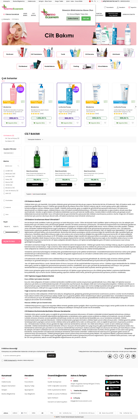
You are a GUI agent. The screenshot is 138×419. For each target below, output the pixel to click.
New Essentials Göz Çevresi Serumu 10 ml (93, 174)
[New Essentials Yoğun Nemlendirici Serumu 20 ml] (66, 157)
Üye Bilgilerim (30, 394)
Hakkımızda (31, 1)
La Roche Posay (65, 107)
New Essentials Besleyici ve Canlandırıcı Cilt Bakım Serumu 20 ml (35, 174)
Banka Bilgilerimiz (19, 1)
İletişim (4, 390)
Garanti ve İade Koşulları (57, 402)
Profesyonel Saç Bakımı (113, 14)
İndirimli (8, 207)
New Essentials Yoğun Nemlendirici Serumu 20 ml (64, 174)
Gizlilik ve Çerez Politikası (57, 394)
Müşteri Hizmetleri (8, 386)
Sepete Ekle (12, 123)
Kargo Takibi (59, 1)
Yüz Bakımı (10, 141)
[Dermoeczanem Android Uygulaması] (115, 382)
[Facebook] (122, 358)
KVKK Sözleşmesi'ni (10, 360)
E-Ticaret (62, 417)
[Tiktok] (127, 358)
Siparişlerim (29, 390)
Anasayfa (6, 1)
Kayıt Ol (51, 355)
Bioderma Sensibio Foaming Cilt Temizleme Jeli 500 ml (13, 111)
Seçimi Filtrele (9, 241)
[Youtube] (110, 358)
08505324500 (76, 393)
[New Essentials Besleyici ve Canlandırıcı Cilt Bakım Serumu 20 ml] (37, 157)
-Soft (56, 417)
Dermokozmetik (129, 14)
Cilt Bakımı (33, 14)
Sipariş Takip (29, 386)
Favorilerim (29, 382)
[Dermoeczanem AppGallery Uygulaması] (115, 394)
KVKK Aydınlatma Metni (57, 390)
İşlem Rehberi (53, 398)
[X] (116, 358)
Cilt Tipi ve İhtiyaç (12, 138)
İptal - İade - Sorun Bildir (74, 1)
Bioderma (7, 107)
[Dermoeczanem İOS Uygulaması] (115, 388)
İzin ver (86, 18)
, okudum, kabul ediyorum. (19, 360)
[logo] (12, 7)
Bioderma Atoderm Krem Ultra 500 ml (40, 111)
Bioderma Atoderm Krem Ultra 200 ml (95, 111)
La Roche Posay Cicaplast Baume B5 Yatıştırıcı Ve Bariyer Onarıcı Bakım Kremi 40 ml (123, 111)
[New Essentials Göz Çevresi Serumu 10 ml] (94, 157)
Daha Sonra (73, 18)
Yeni (7, 214)
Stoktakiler (9, 200)
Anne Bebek (25, 14)
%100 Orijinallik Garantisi (57, 386)
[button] (64, 128)
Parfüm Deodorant (99, 14)
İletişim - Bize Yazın (45, 1)
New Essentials (32, 171)
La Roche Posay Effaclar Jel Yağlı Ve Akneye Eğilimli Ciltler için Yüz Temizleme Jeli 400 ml (68, 111)
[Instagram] (133, 358)
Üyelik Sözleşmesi (54, 382)
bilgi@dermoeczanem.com (81, 401)
